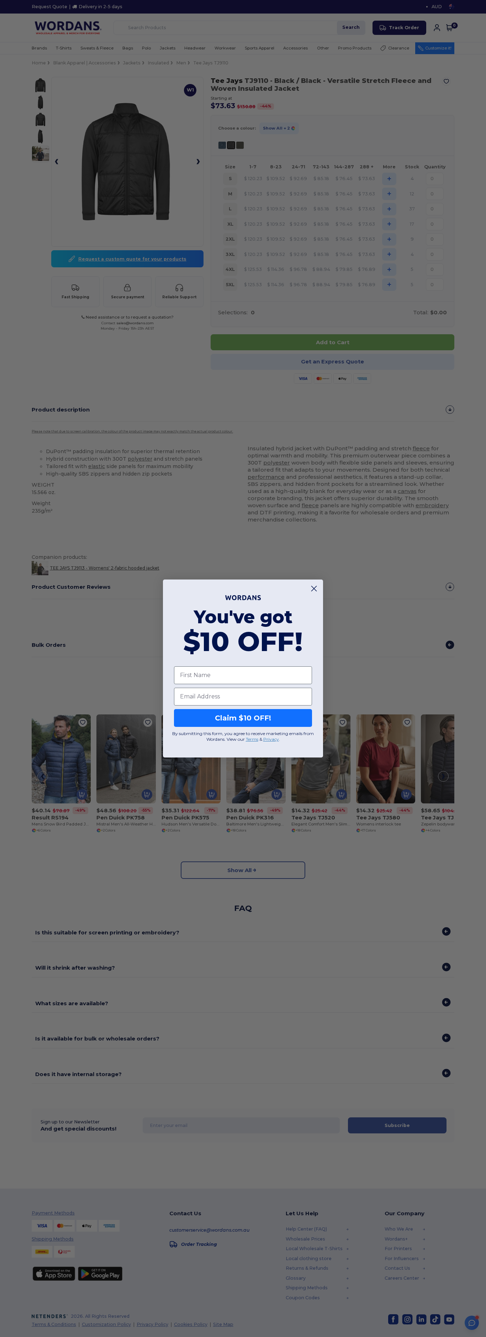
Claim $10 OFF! (243, 718)
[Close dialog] (314, 588)
